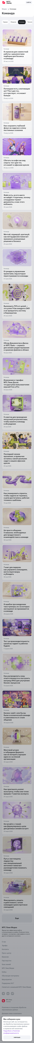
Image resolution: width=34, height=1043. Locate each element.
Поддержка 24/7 (8, 983)
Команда (21, 22)
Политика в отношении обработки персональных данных (14, 1008)
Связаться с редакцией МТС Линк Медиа (16, 987)
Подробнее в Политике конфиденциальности (11, 1032)
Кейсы (4, 972)
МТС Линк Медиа (8, 968)
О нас (4, 942)
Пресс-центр (6, 953)
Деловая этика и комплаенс (12, 1013)
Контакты (5, 949)
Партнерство (6, 961)
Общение (13, 22)
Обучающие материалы (10, 976)
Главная (5, 22)
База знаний (6, 964)
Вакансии (5, 957)
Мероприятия (7, 979)
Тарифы (4, 945)
